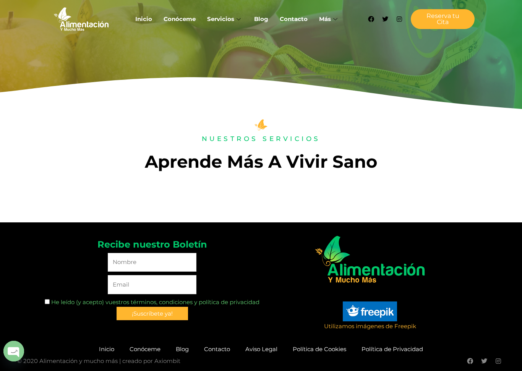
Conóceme (180, 19)
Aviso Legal (261, 349)
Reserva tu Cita (442, 19)
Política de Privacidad (392, 349)
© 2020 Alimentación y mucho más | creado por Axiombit (98, 361)
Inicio (143, 19)
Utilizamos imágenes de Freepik (370, 326)
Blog (261, 19)
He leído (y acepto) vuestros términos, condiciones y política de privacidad (154, 302)
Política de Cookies (319, 349)
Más (325, 19)
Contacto (294, 19)
